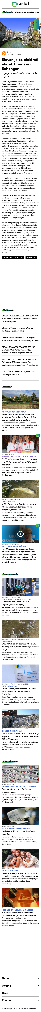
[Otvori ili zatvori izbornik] (37, 4)
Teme (5, 978)
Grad (5, 993)
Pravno (6, 1000)
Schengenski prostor (13, 257)
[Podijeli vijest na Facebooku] (36, 22)
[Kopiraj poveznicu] (36, 26)
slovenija (31, 257)
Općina (6, 985)
